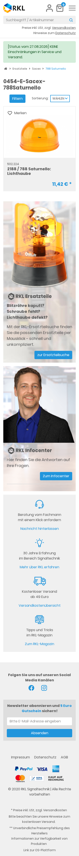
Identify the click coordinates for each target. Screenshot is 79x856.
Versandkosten (55, 810)
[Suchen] (71, 20)
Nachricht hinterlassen (39, 528)
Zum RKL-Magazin (39, 643)
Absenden (39, 732)
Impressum (21, 757)
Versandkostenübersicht (40, 605)
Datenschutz (45, 757)
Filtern (17, 98)
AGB (64, 757)
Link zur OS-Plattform (39, 850)
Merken (20, 112)
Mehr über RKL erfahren (39, 567)
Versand (48, 822)
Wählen (58, 98)
